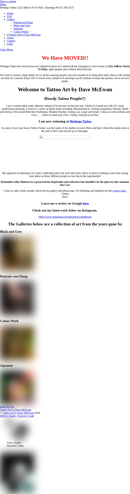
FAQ (9, 16)
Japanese (18, 28)
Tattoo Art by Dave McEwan (18, 412)
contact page (119, 190)
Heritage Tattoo (80, 121)
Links (10, 43)
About (10, 37)
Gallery (11, 19)
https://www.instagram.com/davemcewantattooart (65, 216)
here (86, 203)
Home (10, 13)
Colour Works (21, 31)
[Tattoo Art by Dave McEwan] (24, 34)
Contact (11, 40)
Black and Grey (22, 25)
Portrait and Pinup (23, 22)
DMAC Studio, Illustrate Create (17, 415)
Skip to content (8, 1)
